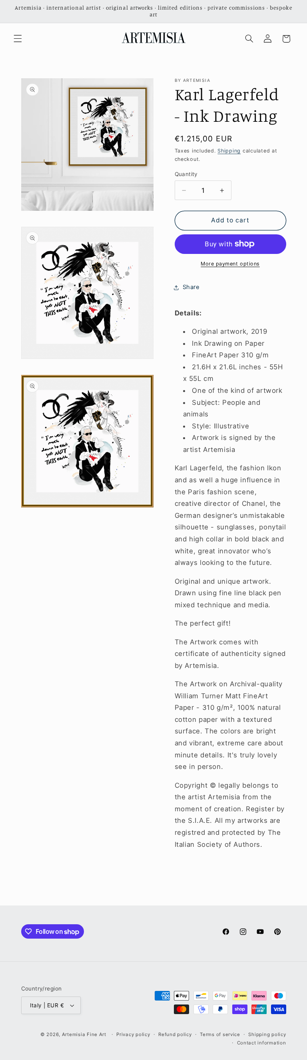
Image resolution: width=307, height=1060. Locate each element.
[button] (17, 39)
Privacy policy (133, 1034)
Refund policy (175, 1034)
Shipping (229, 151)
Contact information (261, 1043)
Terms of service (220, 1034)
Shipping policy (267, 1034)
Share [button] (191, 287)
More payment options (230, 264)
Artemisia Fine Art (84, 1034)
